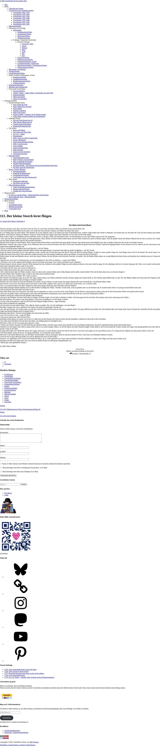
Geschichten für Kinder (12, 378)
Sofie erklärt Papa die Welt (22, 107)
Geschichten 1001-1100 (21, 24)
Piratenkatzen (17, 136)
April (23, 52)
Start (6, 5)
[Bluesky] (20, 577)
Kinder (6, 386)
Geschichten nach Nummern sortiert (21, 10)
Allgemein (19, 221)
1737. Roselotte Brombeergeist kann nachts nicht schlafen (24, 673)
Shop (6, 211)
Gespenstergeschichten (21, 175)
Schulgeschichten (19, 83)
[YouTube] (20, 644)
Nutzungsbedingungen (12, 731)
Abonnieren (7, 718)
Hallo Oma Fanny (19, 112)
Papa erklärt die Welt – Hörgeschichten (22, 197)
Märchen (7, 392)
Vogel (6, 398)
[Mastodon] (20, 627)
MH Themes (34, 742)
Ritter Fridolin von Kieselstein (23, 160)
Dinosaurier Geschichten (17, 69)
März (23, 50)
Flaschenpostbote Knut (21, 158)
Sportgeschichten (19, 91)
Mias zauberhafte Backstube (22, 162)
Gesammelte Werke (15, 205)
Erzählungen (8, 374)
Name (2, 445)
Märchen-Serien (14, 156)
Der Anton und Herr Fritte (22, 132)
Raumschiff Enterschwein (22, 126)
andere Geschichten (20, 99)
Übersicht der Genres (16, 8)
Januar (24, 46)
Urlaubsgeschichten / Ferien (27, 61)
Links (6, 495)
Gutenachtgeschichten (11, 384)
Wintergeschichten (23, 38)
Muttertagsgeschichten (25, 59)
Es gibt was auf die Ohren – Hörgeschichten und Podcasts (29, 195)
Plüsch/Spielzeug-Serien (17, 185)
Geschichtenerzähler (11, 380)
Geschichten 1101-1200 (21, 22)
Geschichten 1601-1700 (21, 12)
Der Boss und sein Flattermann (23, 167)
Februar (24, 48)
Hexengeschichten (19, 171)
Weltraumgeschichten (16, 85)
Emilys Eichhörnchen (20, 148)
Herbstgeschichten (23, 36)
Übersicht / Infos (27, 44)
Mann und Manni (19, 130)
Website (2, 457)
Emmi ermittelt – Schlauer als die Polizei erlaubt (29, 114)
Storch (6, 396)
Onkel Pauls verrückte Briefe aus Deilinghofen (29, 116)
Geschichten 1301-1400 (21, 18)
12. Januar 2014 (5, 221)
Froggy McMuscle (19, 140)
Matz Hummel (18, 150)
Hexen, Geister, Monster (17, 169)
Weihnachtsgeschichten (25, 67)
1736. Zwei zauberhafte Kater (14, 675)
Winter (6, 400)
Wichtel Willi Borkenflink (22, 163)
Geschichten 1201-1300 (21, 20)
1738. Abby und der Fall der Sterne (16, 671)
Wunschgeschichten (11, 199)
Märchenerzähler (10, 394)
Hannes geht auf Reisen (21, 189)
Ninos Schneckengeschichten (23, 142)
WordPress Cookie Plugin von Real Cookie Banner (17, 745)
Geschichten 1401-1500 (21, 16)
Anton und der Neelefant (21, 152)
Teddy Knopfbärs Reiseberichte (24, 187)
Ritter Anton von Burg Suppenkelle (25, 138)
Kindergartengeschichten (21, 81)
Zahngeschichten (19, 95)
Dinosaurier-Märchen (20, 181)
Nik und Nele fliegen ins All (22, 120)
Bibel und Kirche (19, 97)
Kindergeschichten (19, 77)
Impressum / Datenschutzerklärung (16, 732)
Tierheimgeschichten (20, 154)
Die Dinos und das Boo (21, 183)
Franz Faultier (18, 146)
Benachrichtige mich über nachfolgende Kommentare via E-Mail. (25, 468)
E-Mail (2, 451)
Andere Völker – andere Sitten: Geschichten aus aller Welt (33, 93)
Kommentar (4, 432)
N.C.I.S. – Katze (19, 134)
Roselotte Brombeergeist (21, 173)
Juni (23, 56)
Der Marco (8, 493)
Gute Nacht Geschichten (12, 382)
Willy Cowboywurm (20, 144)
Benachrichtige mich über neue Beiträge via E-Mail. (20, 472)
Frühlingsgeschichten (24, 32)
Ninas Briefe (17, 109)
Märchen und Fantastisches (18, 87)
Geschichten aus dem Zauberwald (24, 177)
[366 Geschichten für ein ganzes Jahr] (13, 1)
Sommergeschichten (24, 34)
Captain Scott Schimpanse (22, 124)
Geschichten (8, 376)
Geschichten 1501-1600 (21, 14)
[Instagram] (20, 610)
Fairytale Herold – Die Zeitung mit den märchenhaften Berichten (35, 165)
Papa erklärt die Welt (20, 105)
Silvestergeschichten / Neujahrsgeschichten (32, 65)
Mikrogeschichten (15, 26)
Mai (23, 54)
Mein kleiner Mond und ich (22, 122)
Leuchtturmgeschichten (17, 73)
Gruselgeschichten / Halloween (28, 63)
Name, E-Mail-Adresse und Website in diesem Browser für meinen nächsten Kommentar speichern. (36, 464)
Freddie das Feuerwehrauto (22, 191)
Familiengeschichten (20, 79)
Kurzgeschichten (10, 390)
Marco (13, 221)
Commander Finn (15, 209)
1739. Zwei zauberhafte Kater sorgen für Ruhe (20, 669)
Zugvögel (7, 402)
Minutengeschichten (16, 207)
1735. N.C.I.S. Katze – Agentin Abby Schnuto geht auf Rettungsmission (29, 677)
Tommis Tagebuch (19, 111)
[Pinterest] (20, 661)
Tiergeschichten (14, 71)
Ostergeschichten (23, 58)
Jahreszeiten (17, 30)
